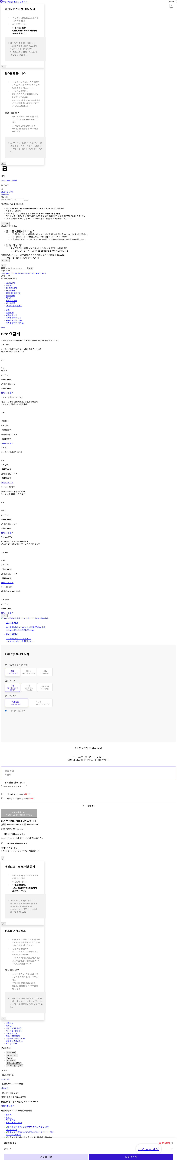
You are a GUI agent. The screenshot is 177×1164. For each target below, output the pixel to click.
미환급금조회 (11, 1033)
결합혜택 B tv (13, 318)
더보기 (4, 616)
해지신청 (25, 273)
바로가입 (132, 1157)
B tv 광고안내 (11, 1044)
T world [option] (9, 1058)
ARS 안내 (5, 1079)
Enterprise (5, 180)
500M (28, 672)
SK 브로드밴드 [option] (12, 1055)
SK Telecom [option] (11, 1060)
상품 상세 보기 (7, 393)
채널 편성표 (16, 273)
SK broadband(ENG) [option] (14, 1063)
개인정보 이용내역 (14, 1031)
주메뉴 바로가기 (20, 2)
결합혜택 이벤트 (15, 323)
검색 (3, 268)
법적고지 (9, 1026)
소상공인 (13, 180)
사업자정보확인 (7, 1106)
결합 (9, 313)
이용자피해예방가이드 (15, 1038)
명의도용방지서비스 (14, 1041)
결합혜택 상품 (14, 320)
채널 (12, 688)
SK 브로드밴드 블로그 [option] (14, 1066)
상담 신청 (47, 1157)
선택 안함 (45, 687)
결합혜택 (11, 315)
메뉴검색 (5, 197)
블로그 (9, 1115)
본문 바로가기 (7, 2)
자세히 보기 (172, 1)
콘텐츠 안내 (41, 273)
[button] (5, 194)
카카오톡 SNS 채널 (14, 1123)
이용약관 (9, 1023)
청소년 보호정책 (13, 1036)
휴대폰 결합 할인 (18, 711)
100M (45, 672)
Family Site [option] (11, 1052)
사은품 (42, 703)
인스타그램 (10, 1120)
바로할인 (16, 703)
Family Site (6, 1048)
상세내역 (8, 1149)
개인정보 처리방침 (14, 1028)
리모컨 (32, 273)
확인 (3, 265)
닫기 (3, 66)
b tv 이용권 (5, 273)
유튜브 (9, 1118)
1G (12, 672)
